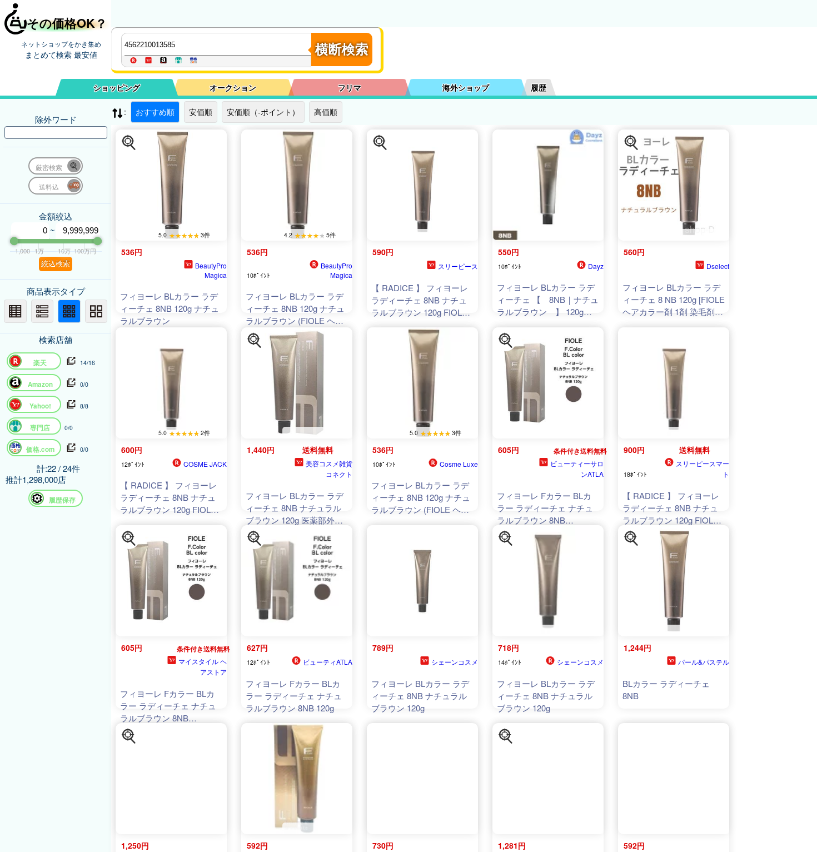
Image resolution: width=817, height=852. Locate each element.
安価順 (200, 111)
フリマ (349, 87)
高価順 (325, 111)
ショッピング (116, 87)
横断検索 (341, 49)
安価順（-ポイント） (263, 111)
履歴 (538, 87)
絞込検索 (55, 264)
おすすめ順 (155, 111)
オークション (233, 87)
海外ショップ (465, 87)
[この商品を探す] (129, 142)
